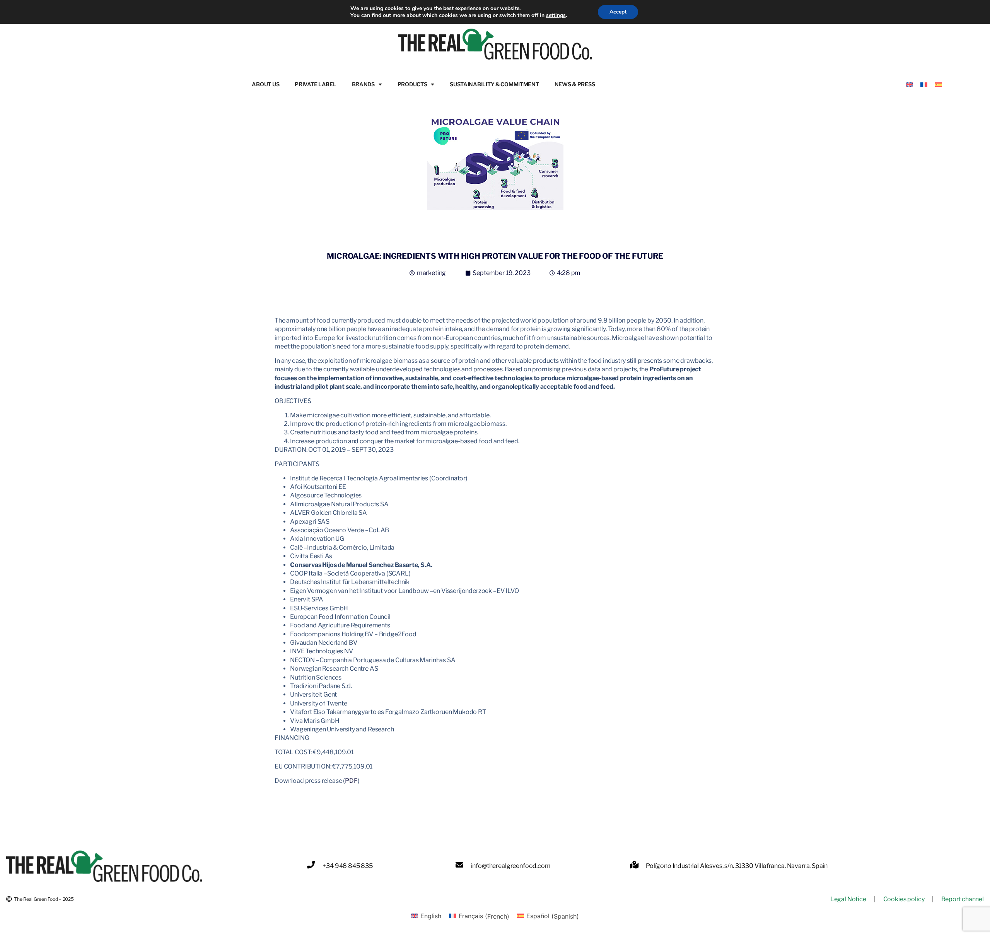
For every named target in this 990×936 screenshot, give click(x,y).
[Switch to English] (909, 84)
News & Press (575, 84)
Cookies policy (904, 899)
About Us (265, 84)
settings (556, 15)
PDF (351, 780)
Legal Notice (848, 899)
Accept (617, 11)
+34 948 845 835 (348, 865)
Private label (315, 84)
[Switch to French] (924, 84)
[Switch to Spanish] (938, 84)
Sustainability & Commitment (494, 84)
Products (412, 84)
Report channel (962, 899)
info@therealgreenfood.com (511, 865)
